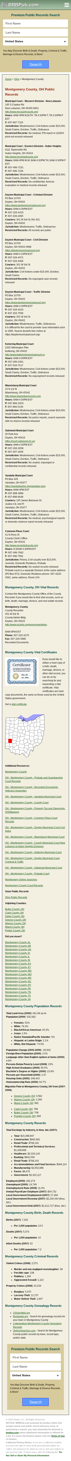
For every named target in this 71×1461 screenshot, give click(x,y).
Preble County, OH (15, 930)
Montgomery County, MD (18, 970)
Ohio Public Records (16, 897)
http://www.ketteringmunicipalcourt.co (25, 354)
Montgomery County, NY (18, 985)
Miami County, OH (14, 927)
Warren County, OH (15, 923)
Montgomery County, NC (18, 981)
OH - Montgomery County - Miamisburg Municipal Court (34, 837)
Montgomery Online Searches (21, 879)
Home (8, 79)
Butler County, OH (14, 909)
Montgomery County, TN (18, 992)
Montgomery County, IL (17, 956)
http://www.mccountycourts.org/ (21, 111)
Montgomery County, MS (18, 978)
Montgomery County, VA (18, 999)
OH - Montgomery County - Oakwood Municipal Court (33, 867)
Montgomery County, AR (18, 946)
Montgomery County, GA (18, 949)
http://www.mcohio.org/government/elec (26, 624)
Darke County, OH (14, 916)
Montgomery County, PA (18, 988)
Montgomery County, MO (18, 974)
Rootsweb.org (20, 1316)
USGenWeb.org (21, 1313)
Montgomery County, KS (18, 963)
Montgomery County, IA (17, 953)
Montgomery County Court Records (24, 885)
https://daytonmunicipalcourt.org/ (22, 250)
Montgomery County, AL (18, 942)
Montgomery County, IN (17, 960)
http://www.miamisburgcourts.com (23, 396)
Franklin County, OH (25, 1116)
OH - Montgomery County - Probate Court (27, 873)
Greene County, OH (15, 920)
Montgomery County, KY (18, 967)
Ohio (16, 79)
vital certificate (19, 704)
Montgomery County (16, 771)
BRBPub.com (23, 5)
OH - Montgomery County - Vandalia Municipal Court (33, 796)
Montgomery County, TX (18, 995)
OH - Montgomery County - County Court (27, 802)
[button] (66, 5)
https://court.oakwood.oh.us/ (20, 441)
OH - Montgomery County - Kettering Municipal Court (33, 852)
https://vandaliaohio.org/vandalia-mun (25, 486)
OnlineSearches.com (24, 1330)
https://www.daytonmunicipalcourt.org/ (25, 205)
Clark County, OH (14, 912)
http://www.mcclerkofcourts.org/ (21, 156)
